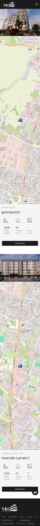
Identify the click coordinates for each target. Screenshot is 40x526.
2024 (7, 473)
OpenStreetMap (28, 203)
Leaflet (20, 203)
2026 (7, 227)
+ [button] (3, 38)
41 (17, 473)
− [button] (3, 42)
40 (17, 227)
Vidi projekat (20, 243)
